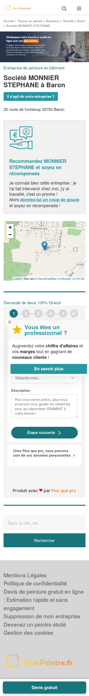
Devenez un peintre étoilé (35, 624)
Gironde (68, 21)
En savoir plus (48, 369)
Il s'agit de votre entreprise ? (30, 96)
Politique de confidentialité (35, 583)
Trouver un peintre (30, 21)
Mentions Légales (25, 575)
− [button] (10, 234)
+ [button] (10, 227)
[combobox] (43, 378)
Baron (81, 21)
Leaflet (18, 278)
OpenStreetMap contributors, (55, 278)
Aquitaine (52, 21)
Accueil (9, 21)
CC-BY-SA (78, 278)
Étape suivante (41, 432)
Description (20, 390)
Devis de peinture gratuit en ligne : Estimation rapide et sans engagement (44, 600)
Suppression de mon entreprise (42, 616)
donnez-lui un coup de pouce (49, 199)
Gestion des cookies (28, 632)
